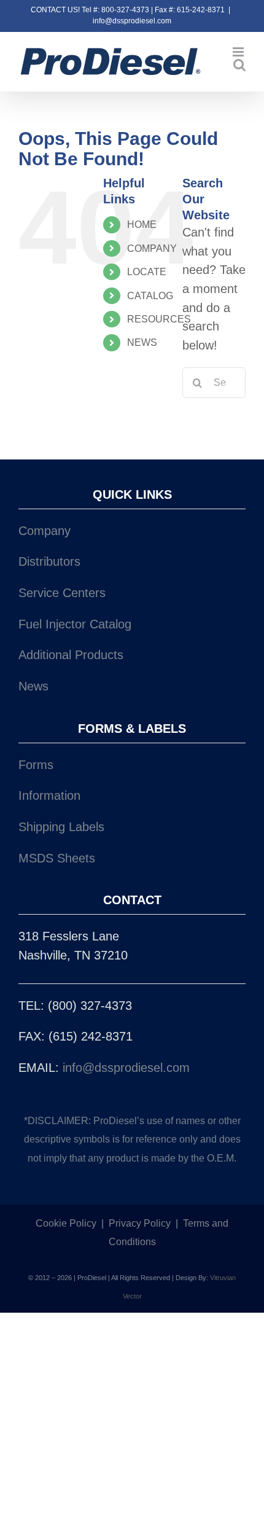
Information (49, 795)
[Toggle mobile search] (239, 64)
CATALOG (150, 296)
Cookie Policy (66, 1223)
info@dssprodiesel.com (132, 21)
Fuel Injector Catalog (74, 624)
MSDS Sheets (56, 858)
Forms (35, 765)
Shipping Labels (61, 827)
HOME (142, 224)
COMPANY (152, 248)
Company (44, 530)
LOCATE (146, 272)
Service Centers (62, 593)
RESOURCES (159, 319)
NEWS (142, 342)
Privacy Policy (140, 1223)
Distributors (49, 561)
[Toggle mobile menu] (239, 51)
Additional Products (70, 655)
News (33, 686)
